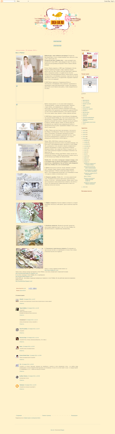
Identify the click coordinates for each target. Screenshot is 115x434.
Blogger (62, 430)
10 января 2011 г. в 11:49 (33, 308)
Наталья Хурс (23, 337)
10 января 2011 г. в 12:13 (32, 319)
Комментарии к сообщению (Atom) (32, 418)
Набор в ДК (85, 114)
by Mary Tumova (24, 376)
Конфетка (85, 110)
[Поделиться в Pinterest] (36, 288)
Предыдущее (74, 415)
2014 (84, 132)
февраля (86, 160)
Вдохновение (23, 290)
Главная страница (46, 415)
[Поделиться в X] (32, 288)
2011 (84, 138)
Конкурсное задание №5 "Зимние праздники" (90, 183)
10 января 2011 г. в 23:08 (34, 376)
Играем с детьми (87, 103)
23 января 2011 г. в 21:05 (30, 385)
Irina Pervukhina (23, 328)
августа (86, 148)
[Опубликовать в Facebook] (34, 288)
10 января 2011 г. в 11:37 (29, 299)
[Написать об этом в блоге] (31, 288)
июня (85, 152)
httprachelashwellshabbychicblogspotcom (27, 273)
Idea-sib (52, 430)
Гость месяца (86, 102)
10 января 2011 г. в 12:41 (33, 337)
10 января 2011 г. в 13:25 (29, 346)
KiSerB (21, 299)
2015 (84, 130)
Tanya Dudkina (23, 308)
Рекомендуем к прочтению (89, 122)
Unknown (22, 385)
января (86, 161)
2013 (84, 134)
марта (85, 158)
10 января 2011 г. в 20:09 (28, 364)
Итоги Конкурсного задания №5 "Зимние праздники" (90, 170)
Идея (84, 105)
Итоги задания (86, 107)
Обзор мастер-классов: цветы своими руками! (90, 167)
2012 (84, 136)
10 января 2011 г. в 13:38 (35, 355)
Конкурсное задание (88, 109)
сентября (86, 146)
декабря (86, 140)
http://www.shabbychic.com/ (51, 270)
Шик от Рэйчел (20, 52)
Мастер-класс (86, 112)
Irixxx (21, 346)
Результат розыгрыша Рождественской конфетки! (89, 179)
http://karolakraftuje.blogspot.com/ (24, 281)
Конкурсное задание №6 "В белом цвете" (90, 174)
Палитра (85, 115)
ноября (86, 142)
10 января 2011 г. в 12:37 (34, 328)
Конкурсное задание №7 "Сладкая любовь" (90, 164)
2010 (84, 187)
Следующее (19, 415)
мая (85, 154)
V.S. (20, 364)
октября (86, 144)
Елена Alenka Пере (24, 355)
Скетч (84, 123)
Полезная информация (88, 117)
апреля (86, 156)
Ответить (22, 303)
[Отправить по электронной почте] (29, 288)
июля (85, 150)
